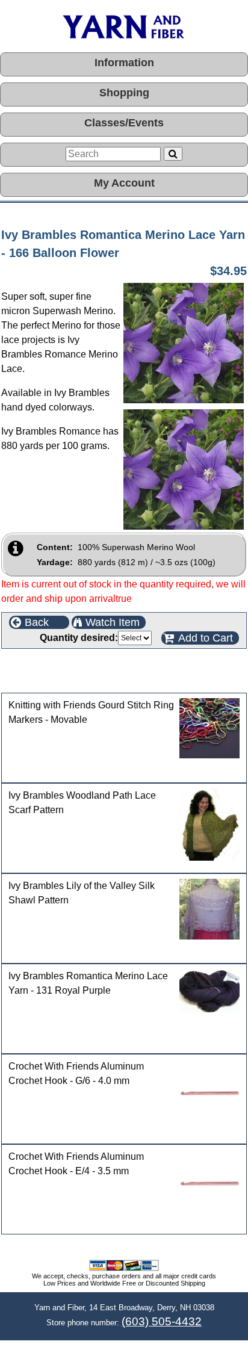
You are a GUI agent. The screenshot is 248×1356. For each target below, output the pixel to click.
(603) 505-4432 (162, 1321)
